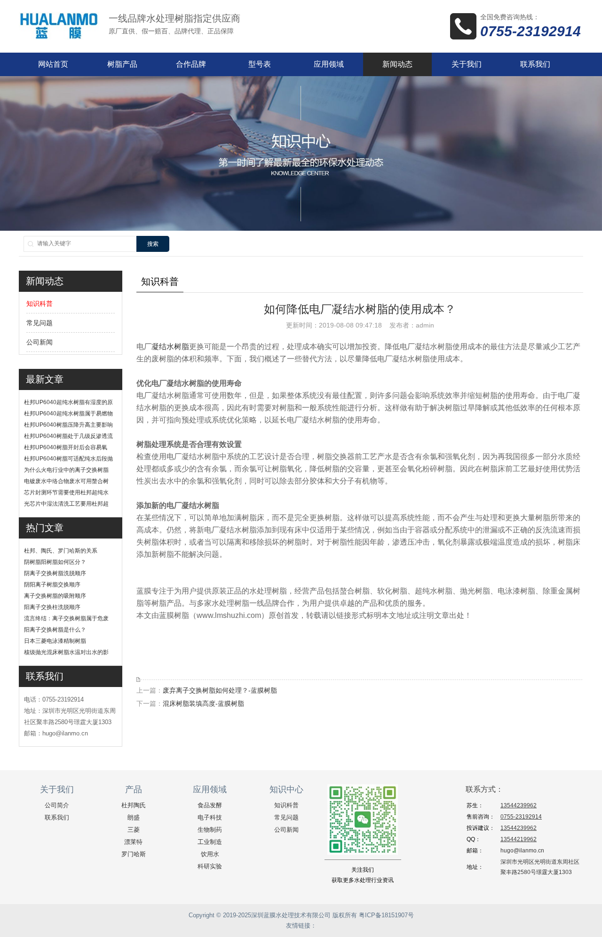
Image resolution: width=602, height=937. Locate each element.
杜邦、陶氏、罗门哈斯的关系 (60, 550)
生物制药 (210, 829)
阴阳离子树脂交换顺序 (52, 584)
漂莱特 (133, 841)
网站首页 (53, 64)
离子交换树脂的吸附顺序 (55, 596)
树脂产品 (122, 64)
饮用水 (210, 854)
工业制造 (210, 841)
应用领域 (329, 64)
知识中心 (286, 789)
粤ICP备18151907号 (386, 915)
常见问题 (39, 323)
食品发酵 (210, 805)
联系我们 (535, 64)
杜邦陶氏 (133, 805)
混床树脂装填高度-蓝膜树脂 (203, 703)
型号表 (259, 64)
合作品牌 (191, 64)
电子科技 (210, 817)
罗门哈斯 (133, 854)
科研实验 (210, 866)
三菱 (133, 829)
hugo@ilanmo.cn (522, 850)
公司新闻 (39, 342)
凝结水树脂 (170, 347)
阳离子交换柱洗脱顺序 (52, 607)
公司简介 (57, 805)
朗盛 (133, 817)
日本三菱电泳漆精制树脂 (55, 641)
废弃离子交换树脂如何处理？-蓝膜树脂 (220, 690)
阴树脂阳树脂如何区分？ (55, 562)
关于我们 (467, 64)
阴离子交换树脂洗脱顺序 (55, 573)
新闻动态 (397, 64)
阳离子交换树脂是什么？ (55, 629)
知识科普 (39, 303)
